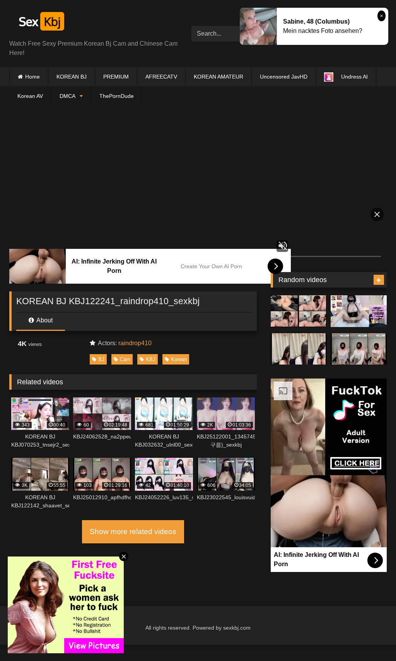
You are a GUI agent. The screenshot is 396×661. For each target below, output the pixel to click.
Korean (179, 359)
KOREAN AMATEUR (218, 77)
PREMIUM (116, 77)
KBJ (150, 359)
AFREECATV (161, 77)
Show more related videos (133, 531)
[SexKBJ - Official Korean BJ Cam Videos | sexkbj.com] (88, 22)
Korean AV (30, 96)
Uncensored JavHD (283, 77)
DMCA (67, 96)
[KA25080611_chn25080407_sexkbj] (299, 318)
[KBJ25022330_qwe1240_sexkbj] (299, 356)
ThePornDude (116, 96)
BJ (101, 359)
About (44, 320)
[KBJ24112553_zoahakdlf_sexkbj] (359, 318)
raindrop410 (135, 343)
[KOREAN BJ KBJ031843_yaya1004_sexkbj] (359, 356)
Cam (125, 359)
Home (32, 77)
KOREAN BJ (71, 77)
